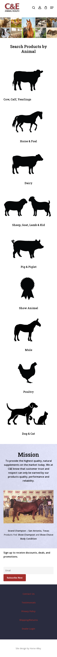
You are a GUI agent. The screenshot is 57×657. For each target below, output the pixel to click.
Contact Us (29, 593)
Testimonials (29, 602)
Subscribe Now (14, 577)
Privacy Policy (28, 611)
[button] (52, 7)
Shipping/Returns (28, 619)
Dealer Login (28, 628)
